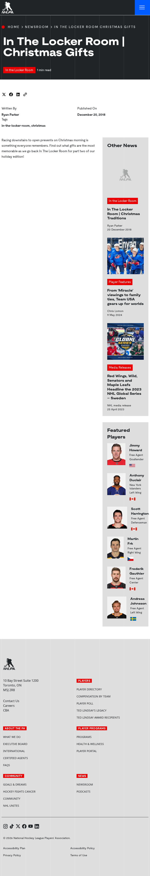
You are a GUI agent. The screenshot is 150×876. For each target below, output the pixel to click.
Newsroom (37, 27)
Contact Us (11, 701)
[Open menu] (142, 8)
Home (14, 27)
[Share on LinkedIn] (18, 94)
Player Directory (89, 689)
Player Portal (101, 751)
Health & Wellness (90, 744)
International (14, 751)
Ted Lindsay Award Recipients (98, 717)
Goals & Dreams (15, 784)
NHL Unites (26, 805)
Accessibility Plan (14, 848)
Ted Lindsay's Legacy (91, 710)
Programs (84, 737)
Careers (9, 705)
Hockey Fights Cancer (19, 791)
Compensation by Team (94, 696)
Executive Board (15, 744)
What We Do (12, 737)
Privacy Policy (12, 855)
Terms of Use (78, 855)
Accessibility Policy (82, 848)
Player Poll (85, 703)
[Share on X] (4, 94)
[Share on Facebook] (11, 94)
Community (11, 798)
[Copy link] (25, 94)
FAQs (6, 765)
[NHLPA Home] (8, 7)
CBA (6, 710)
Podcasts (83, 791)
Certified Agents (15, 758)
